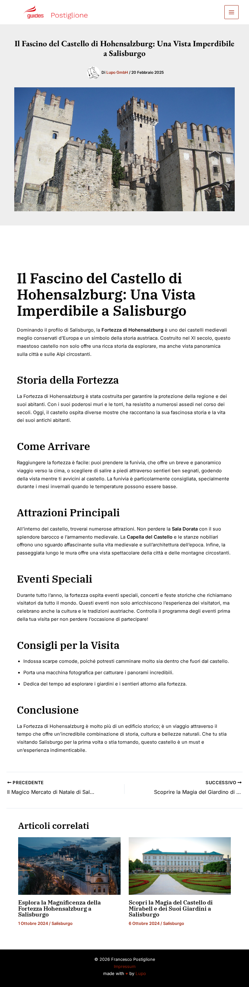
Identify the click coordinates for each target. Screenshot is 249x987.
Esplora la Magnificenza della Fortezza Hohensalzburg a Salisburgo (59, 908)
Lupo (141, 973)
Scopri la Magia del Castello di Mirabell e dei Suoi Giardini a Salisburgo (171, 908)
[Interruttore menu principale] (231, 12)
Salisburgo (62, 923)
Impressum (125, 966)
